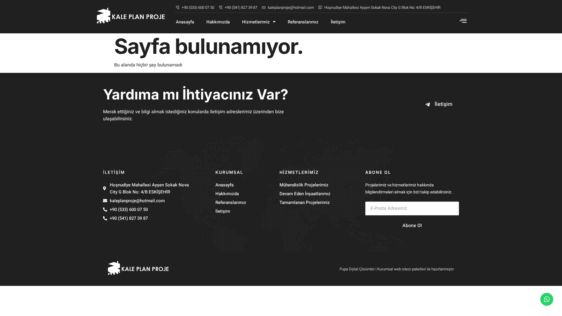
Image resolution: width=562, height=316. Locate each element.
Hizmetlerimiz (256, 22)
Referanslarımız (303, 22)
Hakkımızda (218, 22)
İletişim (338, 22)
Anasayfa (185, 22)
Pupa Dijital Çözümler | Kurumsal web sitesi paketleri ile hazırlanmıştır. (397, 269)
